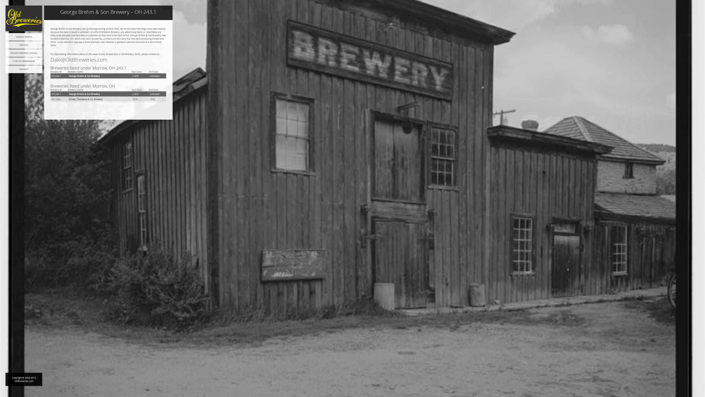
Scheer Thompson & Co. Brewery (86, 99)
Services (23, 45)
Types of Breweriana (24, 61)
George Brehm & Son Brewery (84, 75)
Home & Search (24, 36)
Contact (23, 69)
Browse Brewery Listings (23, 53)
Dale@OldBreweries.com (78, 59)
